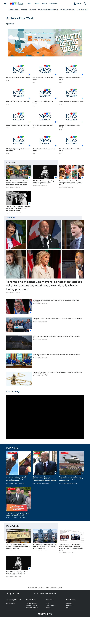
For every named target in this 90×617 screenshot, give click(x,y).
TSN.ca (48, 607)
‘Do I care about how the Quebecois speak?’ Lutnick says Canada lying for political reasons (45, 479)
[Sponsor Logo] (45, 42)
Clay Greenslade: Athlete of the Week (70, 78)
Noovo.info (69, 603)
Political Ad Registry (32, 607)
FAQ (47, 587)
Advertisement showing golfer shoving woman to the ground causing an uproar (16, 479)
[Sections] (5, 3)
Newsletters (53, 587)
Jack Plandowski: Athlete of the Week (44, 150)
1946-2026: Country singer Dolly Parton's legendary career (43, 182)
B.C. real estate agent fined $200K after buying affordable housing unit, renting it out (45, 546)
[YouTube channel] (14, 593)
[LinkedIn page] (18, 593)
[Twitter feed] (7, 593)
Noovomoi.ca (69, 605)
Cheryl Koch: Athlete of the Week (17, 101)
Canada (36, 3)
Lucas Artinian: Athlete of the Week (43, 102)
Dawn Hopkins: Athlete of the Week (43, 78)
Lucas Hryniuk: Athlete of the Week (69, 126)
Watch (44, 3)
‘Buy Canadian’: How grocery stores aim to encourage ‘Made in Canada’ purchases (18, 546)
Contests (24, 9)
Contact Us (32, 9)
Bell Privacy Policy (31, 603)
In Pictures (53, 3)
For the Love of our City (67, 9)
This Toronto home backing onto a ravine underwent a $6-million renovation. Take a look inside (18, 182)
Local (29, 3)
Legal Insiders (81, 9)
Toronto (10, 217)
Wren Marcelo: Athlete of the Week (71, 101)
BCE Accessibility (11, 603)
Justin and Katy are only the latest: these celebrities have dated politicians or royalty (18, 208)
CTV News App (32, 587)
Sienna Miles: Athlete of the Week (18, 78)
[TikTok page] (11, 593)
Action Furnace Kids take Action (48, 9)
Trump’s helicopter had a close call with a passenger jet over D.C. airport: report (71, 479)
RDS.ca (68, 607)
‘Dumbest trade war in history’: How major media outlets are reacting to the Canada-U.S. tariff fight (71, 547)
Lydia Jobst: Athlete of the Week (17, 125)
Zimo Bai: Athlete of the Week (43, 125)
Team (60, 587)
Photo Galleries (14, 9)
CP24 (47, 603)
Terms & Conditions (31, 605)
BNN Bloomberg (50, 605)
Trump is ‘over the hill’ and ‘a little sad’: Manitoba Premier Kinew (17, 514)
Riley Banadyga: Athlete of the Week (70, 150)
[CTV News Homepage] (16, 3)
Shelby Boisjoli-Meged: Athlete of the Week (17, 150)
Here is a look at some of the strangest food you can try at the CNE (70, 182)
